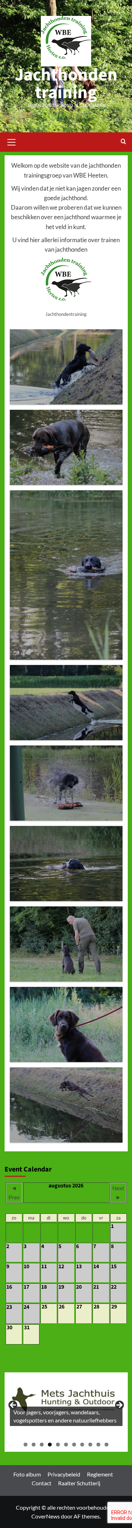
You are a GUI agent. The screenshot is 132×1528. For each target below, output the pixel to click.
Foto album (27, 1474)
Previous (13, 1405)
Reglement (100, 1474)
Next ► (118, 1192)
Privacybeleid (64, 1474)
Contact (41, 1483)
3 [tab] (42, 1444)
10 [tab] (98, 1444)
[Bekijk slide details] (66, 1402)
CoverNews (45, 1516)
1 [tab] (25, 1444)
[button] (12, 141)
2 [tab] (34, 1444)
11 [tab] (106, 1444)
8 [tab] (82, 1444)
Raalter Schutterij (79, 1483)
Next (119, 1405)
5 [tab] (58, 1444)
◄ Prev (14, 1192)
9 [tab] (90, 1444)
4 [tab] (50, 1444)
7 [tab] (74, 1444)
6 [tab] (66, 1444)
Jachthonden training (66, 83)
